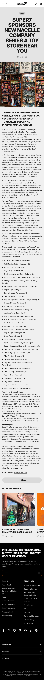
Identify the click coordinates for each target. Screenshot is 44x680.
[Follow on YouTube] (25, 630)
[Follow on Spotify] (36, 630)
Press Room (28, 605)
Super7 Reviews (8, 601)
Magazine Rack (7, 612)
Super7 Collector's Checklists (30, 600)
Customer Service (30, 589)
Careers (27, 612)
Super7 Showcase (8, 608)
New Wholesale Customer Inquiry (30, 594)
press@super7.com (20, 473)
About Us (5, 581)
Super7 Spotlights (8, 604)
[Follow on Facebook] (3, 630)
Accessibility (28, 623)
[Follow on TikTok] (30, 630)
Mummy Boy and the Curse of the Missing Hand (9, 591)
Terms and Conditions (32, 616)
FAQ (25, 608)
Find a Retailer (7, 585)
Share (23, 480)
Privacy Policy (29, 620)
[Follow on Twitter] (9, 630)
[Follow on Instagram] (14, 630)
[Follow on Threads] (19, 630)
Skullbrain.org (7, 615)
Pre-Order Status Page (32, 585)
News (22, 13)
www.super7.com (17, 468)
